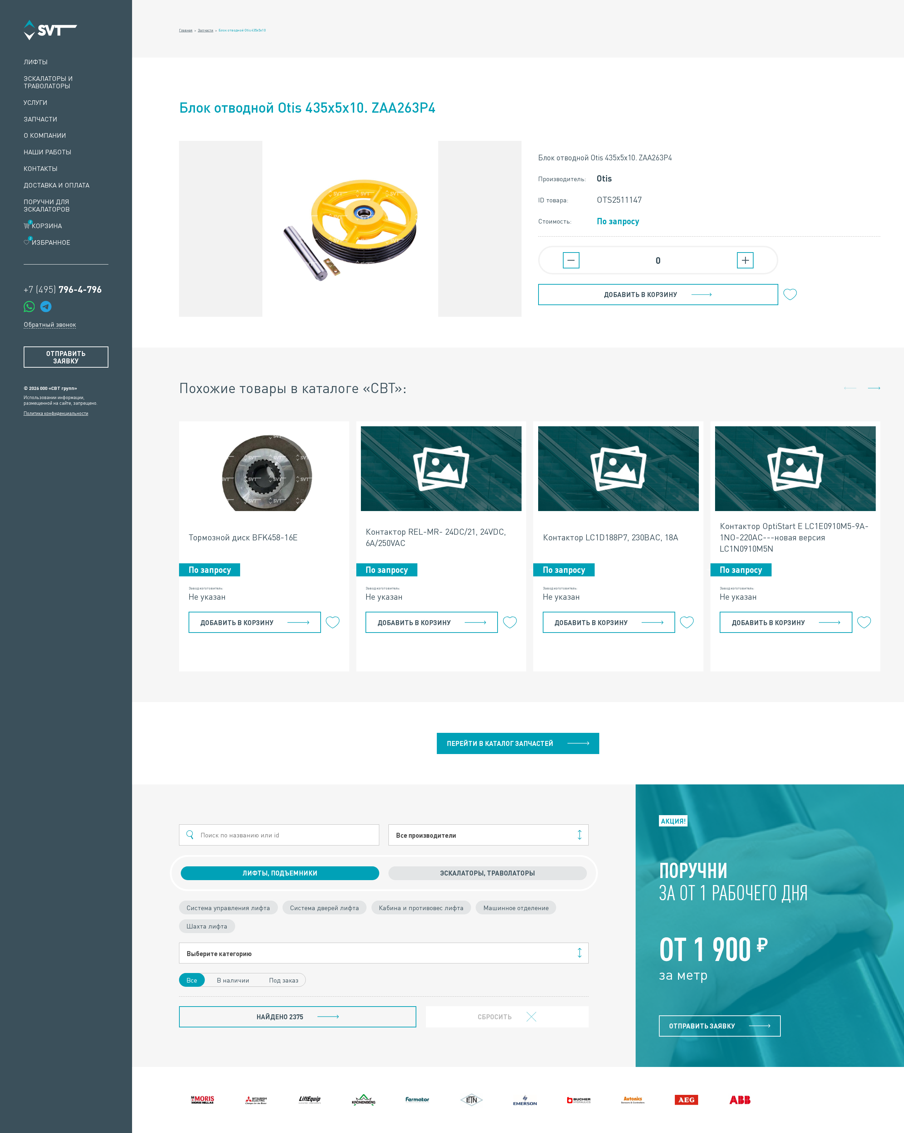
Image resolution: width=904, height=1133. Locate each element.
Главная (185, 30)
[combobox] (488, 835)
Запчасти (40, 119)
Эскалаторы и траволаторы (48, 82)
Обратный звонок (50, 324)
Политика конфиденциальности (56, 413)
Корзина (46, 226)
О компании (45, 135)
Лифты (36, 62)
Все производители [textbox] (426, 835)
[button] (874, 388)
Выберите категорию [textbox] (219, 953)
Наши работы (47, 152)
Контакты (41, 168)
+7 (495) (63, 289)
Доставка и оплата (56, 185)
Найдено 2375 (279, 1017)
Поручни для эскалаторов (47, 205)
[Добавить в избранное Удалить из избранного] (790, 294)
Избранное (50, 242)
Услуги (35, 102)
